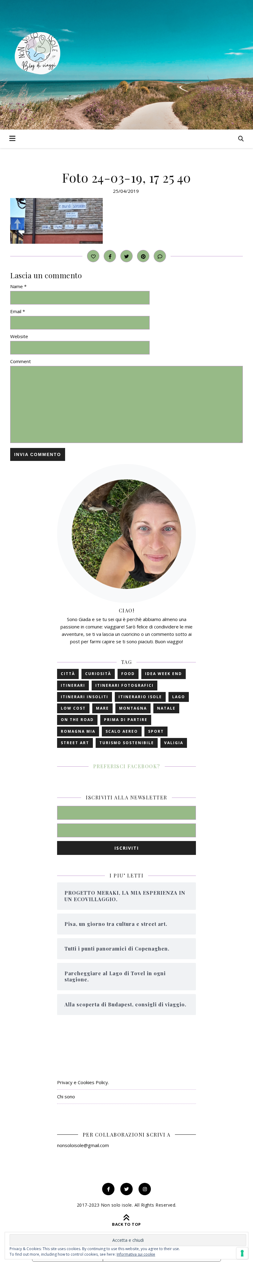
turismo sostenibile (126, 742)
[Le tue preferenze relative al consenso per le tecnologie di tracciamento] (242, 1253)
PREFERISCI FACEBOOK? (126, 766)
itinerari (73, 685)
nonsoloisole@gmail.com (83, 1145)
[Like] (93, 256)
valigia (173, 742)
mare (102, 708)
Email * (17, 311)
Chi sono (66, 1096)
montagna (133, 708)
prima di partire (125, 719)
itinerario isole (140, 696)
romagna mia (78, 731)
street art (75, 742)
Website (19, 336)
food (128, 673)
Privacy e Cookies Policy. (83, 1082)
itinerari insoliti (84, 696)
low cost (73, 708)
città (68, 673)
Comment (20, 361)
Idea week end (163, 673)
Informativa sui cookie (136, 1254)
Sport (156, 731)
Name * (18, 286)
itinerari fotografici (124, 685)
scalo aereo (122, 731)
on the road (77, 719)
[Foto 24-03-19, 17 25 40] (126, 221)
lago (178, 696)
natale (166, 708)
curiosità (98, 673)
